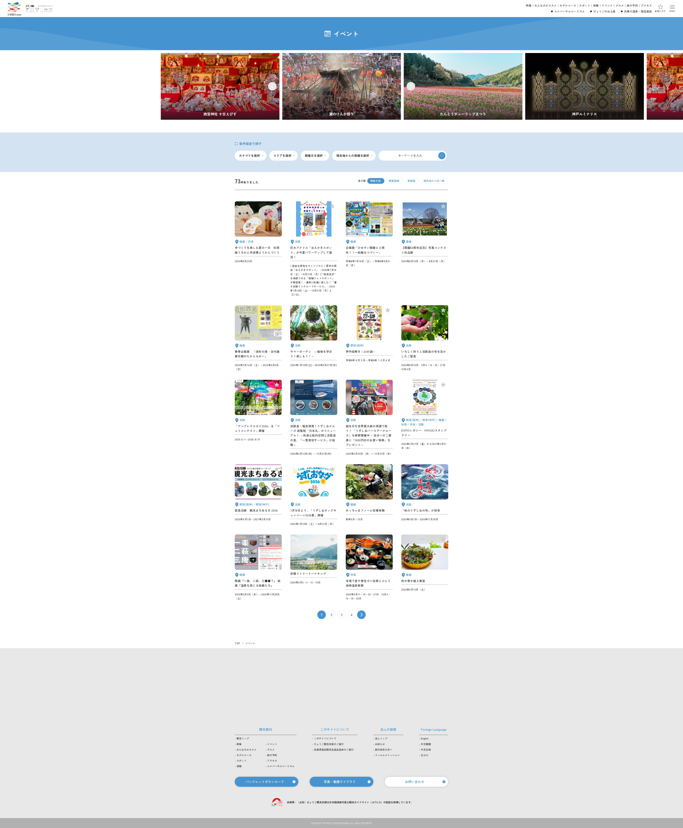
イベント (607, 5)
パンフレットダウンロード (265, 781)
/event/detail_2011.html (463, 86)
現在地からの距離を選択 (352, 155)
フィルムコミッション (387, 755)
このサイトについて (325, 738)
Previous (272, 86)
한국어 (424, 755)
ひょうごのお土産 (604, 11)
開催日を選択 (314, 155)
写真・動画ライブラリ (340, 781)
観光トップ (243, 738)
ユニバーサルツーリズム (569, 11)
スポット (584, 5)
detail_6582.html (313, 568)
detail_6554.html (424, 418)
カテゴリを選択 (249, 155)
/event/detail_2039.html (341, 86)
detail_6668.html (313, 338)
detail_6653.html (424, 568)
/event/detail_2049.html (220, 86)
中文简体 (426, 749)
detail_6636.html (313, 249)
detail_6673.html (424, 249)
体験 (596, 5)
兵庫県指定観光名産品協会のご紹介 (334, 749)
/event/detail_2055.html (584, 86)
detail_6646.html (258, 249)
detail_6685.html (369, 495)
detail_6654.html (313, 495)
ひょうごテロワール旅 (39, 8)
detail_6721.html (424, 495)
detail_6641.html (369, 568)
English (424, 738)
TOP (237, 643)
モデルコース (568, 5)
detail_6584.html (258, 495)
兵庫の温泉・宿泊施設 (638, 11)
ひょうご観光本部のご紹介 (329, 744)
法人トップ (381, 738)
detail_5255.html (258, 338)
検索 (441, 155)
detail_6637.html (424, 338)
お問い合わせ (414, 781)
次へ (361, 614)
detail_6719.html (258, 568)
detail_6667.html (369, 338)
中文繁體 (426, 744)
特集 (528, 5)
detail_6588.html (258, 418)
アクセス (646, 5)
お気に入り (660, 10)
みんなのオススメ (545, 5)
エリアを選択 (283, 155)
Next (411, 86)
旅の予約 (632, 5)
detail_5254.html (313, 418)
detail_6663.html (369, 249)
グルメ (620, 5)
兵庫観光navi (14, 8)
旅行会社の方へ (383, 749)
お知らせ (380, 744)
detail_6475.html (369, 418)
